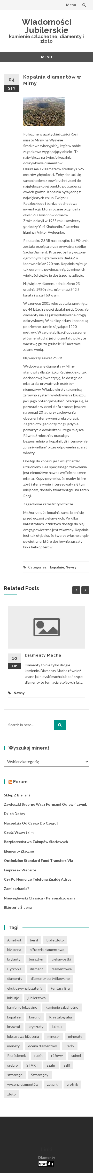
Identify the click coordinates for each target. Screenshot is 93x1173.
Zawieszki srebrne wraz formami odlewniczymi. (45, 804)
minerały (75, 1036)
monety (13, 1046)
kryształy (36, 1026)
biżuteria (14, 949)
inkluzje (13, 998)
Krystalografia (60, 1017)
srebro (12, 1065)
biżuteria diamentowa (47, 949)
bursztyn (36, 959)
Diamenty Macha (43, 655)
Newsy (71, 567)
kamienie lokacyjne (22, 1007)
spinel (76, 1055)
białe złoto (55, 940)
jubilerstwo (37, 998)
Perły (69, 1046)
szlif (67, 1065)
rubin (38, 1055)
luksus (57, 1026)
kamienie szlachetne (62, 1007)
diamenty (14, 978)
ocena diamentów (42, 1046)
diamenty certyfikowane (50, 978)
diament (36, 969)
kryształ (13, 1026)
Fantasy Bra (60, 988)
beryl (34, 940)
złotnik (72, 1084)
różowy (57, 1055)
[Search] (60, 725)
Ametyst (14, 940)
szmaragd (14, 1075)
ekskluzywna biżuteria (24, 988)
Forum (20, 781)
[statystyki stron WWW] (46, 1163)
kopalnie (57, 567)
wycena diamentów (22, 1084)
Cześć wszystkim (19, 832)
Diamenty (46, 1157)
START (32, 1065)
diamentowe (62, 969)
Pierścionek (16, 1055)
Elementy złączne (19, 851)
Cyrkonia (14, 969)
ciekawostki (61, 959)
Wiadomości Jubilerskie (46, 26)
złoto (11, 1094)
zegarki (52, 1084)
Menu (71, 4)
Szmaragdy (39, 1075)
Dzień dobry (14, 813)
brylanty (13, 959)
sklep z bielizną (17, 795)
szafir (51, 1065)
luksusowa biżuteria (23, 1036)
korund (35, 1017)
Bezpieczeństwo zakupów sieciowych (36, 841)
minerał (54, 1036)
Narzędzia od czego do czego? (31, 823)
